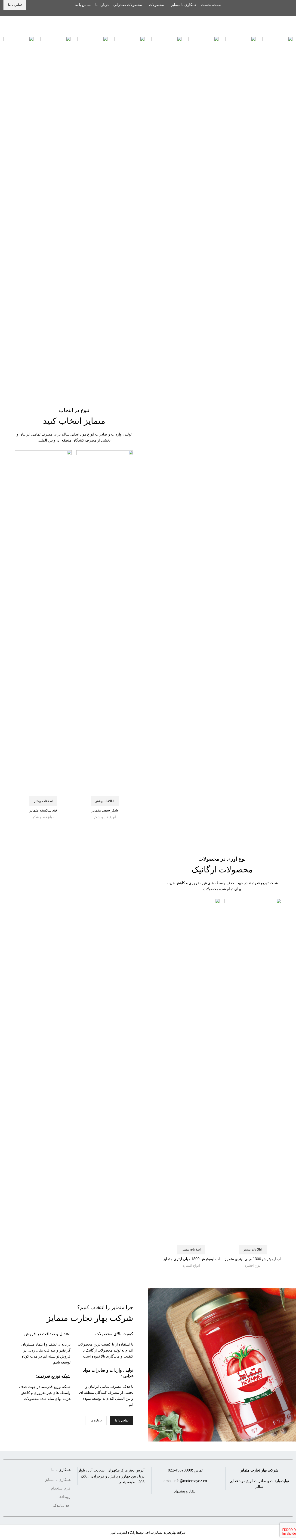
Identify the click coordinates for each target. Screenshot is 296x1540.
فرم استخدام (61, 1488)
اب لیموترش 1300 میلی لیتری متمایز (253, 1259)
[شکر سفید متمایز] (104, 623)
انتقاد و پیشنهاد (185, 1491)
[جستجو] (33, 4)
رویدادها (65, 1497)
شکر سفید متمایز (105, 810)
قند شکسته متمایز (43, 810)
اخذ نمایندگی (61, 1505)
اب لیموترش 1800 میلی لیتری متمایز (191, 1259)
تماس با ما (15, 4)
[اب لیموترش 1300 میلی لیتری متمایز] (252, 1072)
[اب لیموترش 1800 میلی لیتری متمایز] (191, 1072)
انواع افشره (252, 1265)
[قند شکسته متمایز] (43, 623)
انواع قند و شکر (105, 817)
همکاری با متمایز (58, 1480)
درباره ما (96, 1420)
